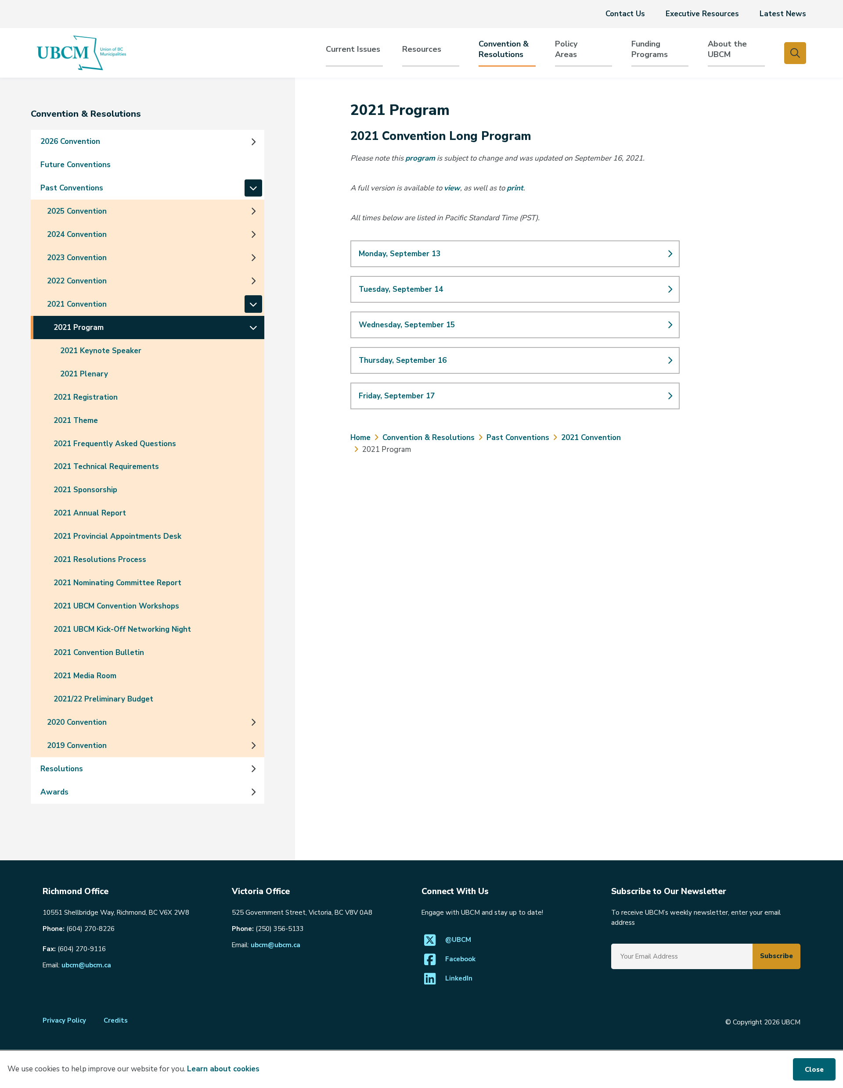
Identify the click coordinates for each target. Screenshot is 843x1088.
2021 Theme (76, 420)
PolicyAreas (566, 49)
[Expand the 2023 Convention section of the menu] (253, 257)
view (452, 188)
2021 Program (79, 327)
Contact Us (625, 14)
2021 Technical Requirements (106, 467)
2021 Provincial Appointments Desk (117, 536)
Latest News (783, 14)
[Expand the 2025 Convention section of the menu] (253, 211)
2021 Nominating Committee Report (117, 583)
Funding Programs (649, 49)
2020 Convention (77, 722)
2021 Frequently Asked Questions (115, 444)
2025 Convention (77, 211)
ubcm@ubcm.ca (86, 965)
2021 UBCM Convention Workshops (116, 606)
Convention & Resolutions (504, 49)
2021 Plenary (84, 374)
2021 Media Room (85, 676)
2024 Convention (77, 234)
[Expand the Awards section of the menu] (253, 792)
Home (360, 438)
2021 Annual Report (90, 513)
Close (814, 1069)
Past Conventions (71, 188)
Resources (421, 49)
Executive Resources (702, 14)
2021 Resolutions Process (100, 560)
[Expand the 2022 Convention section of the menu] (253, 281)
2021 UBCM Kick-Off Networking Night (122, 629)
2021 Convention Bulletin (99, 653)
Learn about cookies (223, 1069)
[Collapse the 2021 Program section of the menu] (253, 327)
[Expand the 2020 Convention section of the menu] (253, 722)
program (420, 158)
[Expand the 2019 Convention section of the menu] (253, 745)
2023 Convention (77, 258)
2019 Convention (77, 746)
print (515, 188)
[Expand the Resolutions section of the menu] (253, 768)
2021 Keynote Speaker (100, 351)
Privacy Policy (64, 1020)
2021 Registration (86, 397)
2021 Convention (77, 304)
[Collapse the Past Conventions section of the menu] (253, 188)
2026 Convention (70, 141)
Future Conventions (75, 165)
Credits (116, 1020)
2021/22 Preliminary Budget (103, 699)
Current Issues (353, 49)
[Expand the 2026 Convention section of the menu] (253, 141)
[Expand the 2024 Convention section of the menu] (253, 234)
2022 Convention (77, 281)
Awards (54, 792)
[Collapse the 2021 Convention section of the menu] (253, 304)
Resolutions (61, 769)
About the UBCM (727, 49)
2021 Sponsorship (85, 490)
